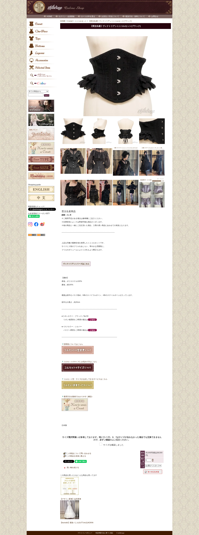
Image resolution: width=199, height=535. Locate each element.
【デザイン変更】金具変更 (70, 499)
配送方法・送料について (135, 16)
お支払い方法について (110, 16)
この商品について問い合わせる (79, 453)
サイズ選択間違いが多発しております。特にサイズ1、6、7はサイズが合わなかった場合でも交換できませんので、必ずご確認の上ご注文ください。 (112, 438)
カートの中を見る (88, 16)
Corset (70, 21)
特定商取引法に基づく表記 (104, 533)
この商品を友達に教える (76, 456)
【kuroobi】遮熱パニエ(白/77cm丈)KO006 (76, 523)
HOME (49, 16)
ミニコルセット (80, 21)
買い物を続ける (73, 468)
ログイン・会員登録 (66, 16)
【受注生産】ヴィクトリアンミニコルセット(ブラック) (110, 21)
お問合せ (154, 16)
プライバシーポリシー (85, 533)
